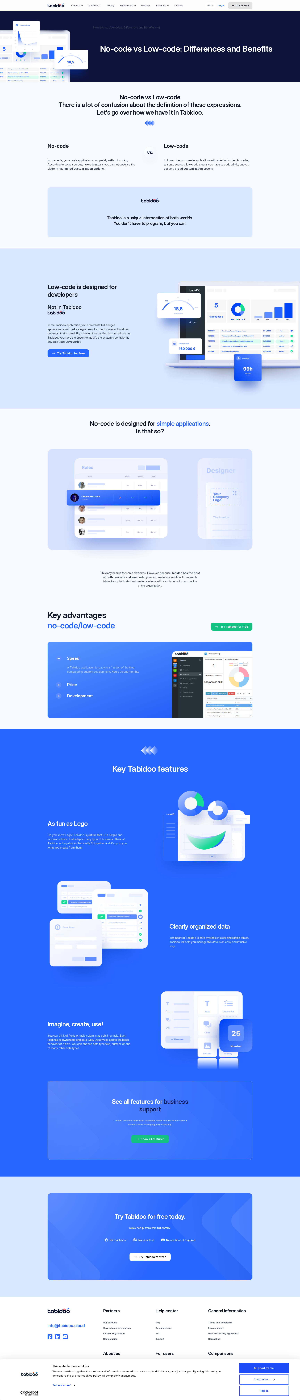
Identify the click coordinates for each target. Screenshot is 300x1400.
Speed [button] (73, 658)
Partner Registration (114, 1333)
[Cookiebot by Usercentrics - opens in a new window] (29, 1393)
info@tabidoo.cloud (66, 1325)
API (157, 1333)
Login (221, 5)
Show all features (152, 1139)
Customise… (262, 1379)
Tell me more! (61, 1385)
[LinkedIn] (57, 1337)
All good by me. (264, 1368)
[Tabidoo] (56, 5)
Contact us (214, 1338)
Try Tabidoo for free (71, 353)
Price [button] (72, 684)
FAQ (158, 1322)
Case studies (110, 1338)
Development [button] (80, 695)
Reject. (264, 1390)
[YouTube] (65, 1337)
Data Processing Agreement (223, 1333)
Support (160, 1338)
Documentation (164, 1328)
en (208, 5)
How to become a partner (117, 1328)
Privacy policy (216, 1328)
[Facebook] (50, 1337)
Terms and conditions (220, 1322)
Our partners (110, 1322)
